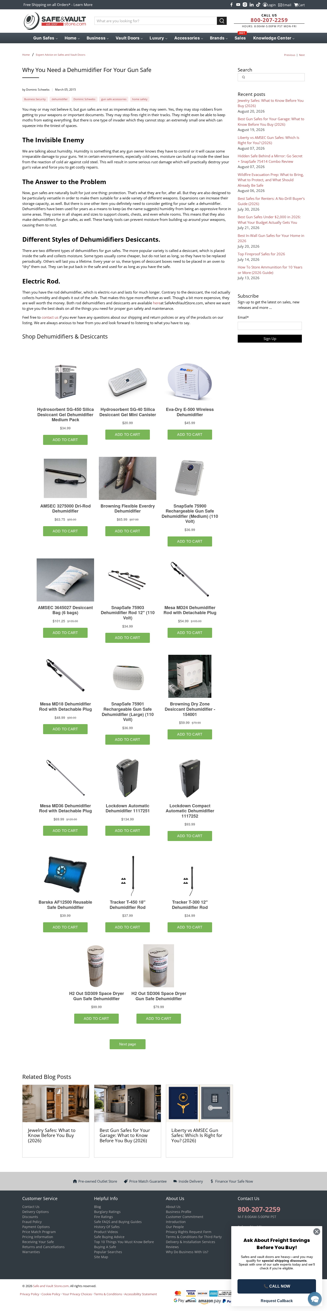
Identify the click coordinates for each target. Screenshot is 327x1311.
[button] (315, 1299)
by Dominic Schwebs (36, 89)
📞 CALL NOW (277, 1286)
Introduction (176, 1221)
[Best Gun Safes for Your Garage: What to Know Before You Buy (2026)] (127, 1103)
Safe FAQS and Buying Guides (118, 1221)
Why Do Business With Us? (187, 1252)
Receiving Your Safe (38, 1242)
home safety (139, 99)
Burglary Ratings (107, 1211)
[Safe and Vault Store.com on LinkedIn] (251, 4)
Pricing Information (37, 1237)
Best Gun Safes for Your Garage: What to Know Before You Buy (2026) (125, 1135)
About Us (173, 1206)
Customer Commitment (184, 1216)
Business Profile (178, 1211)
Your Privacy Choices (77, 1294)
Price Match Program (39, 1231)
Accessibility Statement (140, 1294)
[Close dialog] (316, 1231)
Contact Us (30, 1206)
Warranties (31, 1252)
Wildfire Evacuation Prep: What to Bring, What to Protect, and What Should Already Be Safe (271, 180)
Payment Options (36, 1226)
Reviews (172, 1247)
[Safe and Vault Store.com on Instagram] (245, 4)
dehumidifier (60, 99)
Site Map (101, 1257)
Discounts (30, 1216)
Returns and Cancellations (43, 1247)
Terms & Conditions (108, 1294)
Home (26, 54)
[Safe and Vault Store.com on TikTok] (258, 4)
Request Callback (277, 1301)
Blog (97, 1206)
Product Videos (106, 1231)
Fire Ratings (103, 1216)
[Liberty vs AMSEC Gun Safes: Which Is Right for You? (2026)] (199, 1103)
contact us (50, 317)
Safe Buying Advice (109, 1237)
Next (302, 55)
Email (243, 317)
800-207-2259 (269, 20)
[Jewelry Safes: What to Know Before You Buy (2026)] (56, 1103)
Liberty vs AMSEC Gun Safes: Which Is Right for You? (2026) (196, 1135)
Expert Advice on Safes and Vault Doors (60, 54)
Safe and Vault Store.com (51, 1286)
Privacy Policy (29, 1294)
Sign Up (270, 338)
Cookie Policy (50, 1294)
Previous (289, 55)
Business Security (35, 99)
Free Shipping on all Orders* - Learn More (57, 4)
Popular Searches (108, 1252)
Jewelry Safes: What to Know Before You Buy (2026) (51, 1135)
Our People (175, 1226)
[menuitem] (45, 38)
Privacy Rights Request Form (188, 1231)
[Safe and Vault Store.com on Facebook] (231, 4)
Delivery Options (35, 1211)
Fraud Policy (32, 1221)
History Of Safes (107, 1226)
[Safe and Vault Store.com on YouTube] (238, 4)
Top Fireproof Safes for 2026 (261, 253)
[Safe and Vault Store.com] (55, 21)
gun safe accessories (113, 99)
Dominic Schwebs (84, 99)
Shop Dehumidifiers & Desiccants (65, 336)
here (156, 302)
